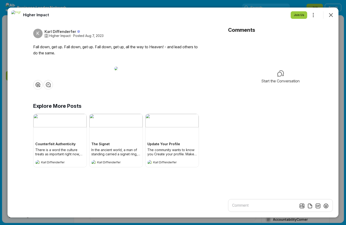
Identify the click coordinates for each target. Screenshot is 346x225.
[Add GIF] (318, 206)
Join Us (299, 15)
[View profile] (37, 162)
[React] (37, 84)
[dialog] (173, 112)
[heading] (55, 163)
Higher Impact (60, 36)
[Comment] (48, 84)
